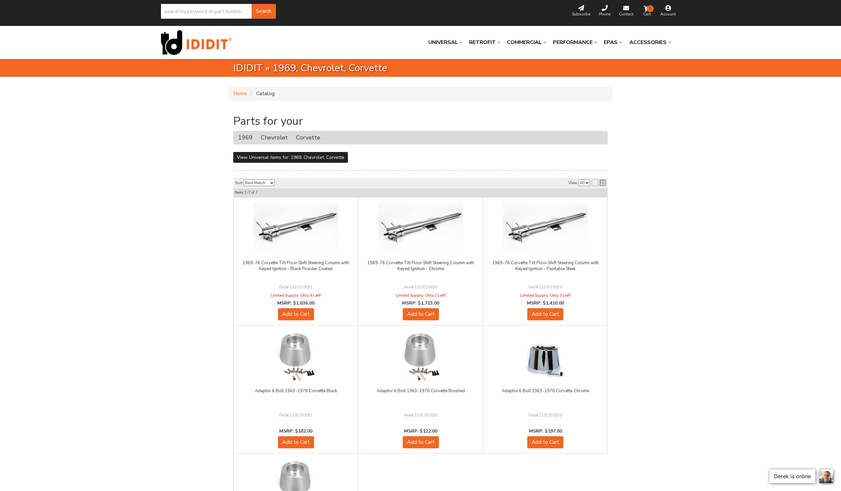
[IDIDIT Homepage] (199, 42)
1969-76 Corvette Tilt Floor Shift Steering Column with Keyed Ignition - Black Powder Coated (295, 266)
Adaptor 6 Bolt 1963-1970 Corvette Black (296, 391)
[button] (218, 11)
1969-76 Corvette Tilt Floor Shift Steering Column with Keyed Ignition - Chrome (420, 266)
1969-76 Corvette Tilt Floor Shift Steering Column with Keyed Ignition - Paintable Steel (545, 266)
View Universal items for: (290, 157)
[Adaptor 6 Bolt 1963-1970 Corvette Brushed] (420, 357)
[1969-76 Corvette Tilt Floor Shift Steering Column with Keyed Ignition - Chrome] (420, 229)
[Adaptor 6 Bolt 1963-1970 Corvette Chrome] (545, 357)
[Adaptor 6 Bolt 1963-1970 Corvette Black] (296, 357)
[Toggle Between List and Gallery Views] (599, 183)
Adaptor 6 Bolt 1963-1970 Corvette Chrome (545, 391)
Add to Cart (296, 314)
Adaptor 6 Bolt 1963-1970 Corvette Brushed (421, 391)
